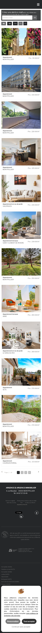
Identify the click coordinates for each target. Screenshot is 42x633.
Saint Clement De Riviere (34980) (10, 581)
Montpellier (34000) (6, 567)
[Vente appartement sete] (21, 372)
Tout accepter (29, 621)
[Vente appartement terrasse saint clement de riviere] (21, 225)
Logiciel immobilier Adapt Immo (26, 548)
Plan (21, 502)
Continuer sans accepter (21, 626)
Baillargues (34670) (6, 579)
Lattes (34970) (5, 574)
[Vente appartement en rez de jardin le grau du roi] (21, 335)
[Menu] (38, 4)
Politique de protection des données (26, 500)
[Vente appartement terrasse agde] (21, 298)
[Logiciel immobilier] (13, 550)
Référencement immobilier (25, 551)
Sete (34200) (4, 576)
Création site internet (24, 550)
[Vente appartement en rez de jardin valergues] (21, 188)
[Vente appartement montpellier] (21, 78)
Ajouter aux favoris (22, 504)
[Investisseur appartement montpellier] (21, 41)
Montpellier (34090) (6, 572)
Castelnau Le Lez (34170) (8, 569)
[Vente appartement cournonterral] (21, 445)
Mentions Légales (10, 500)
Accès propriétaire (30, 502)
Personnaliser (13, 621)
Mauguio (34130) (5, 584)
